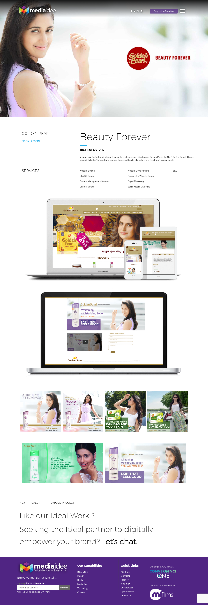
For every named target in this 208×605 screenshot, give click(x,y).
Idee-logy (125, 583)
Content (81, 592)
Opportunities (127, 591)
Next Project (29, 502)
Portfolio (125, 579)
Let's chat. (119, 542)
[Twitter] (135, 11)
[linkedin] (141, 11)
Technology (82, 588)
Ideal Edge (82, 571)
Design (80, 579)
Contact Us (126, 595)
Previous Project (60, 502)
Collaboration (127, 587)
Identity (80, 575)
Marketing (82, 584)
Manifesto (125, 575)
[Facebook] (131, 11)
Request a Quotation (164, 11)
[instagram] (138, 11)
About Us (125, 571)
